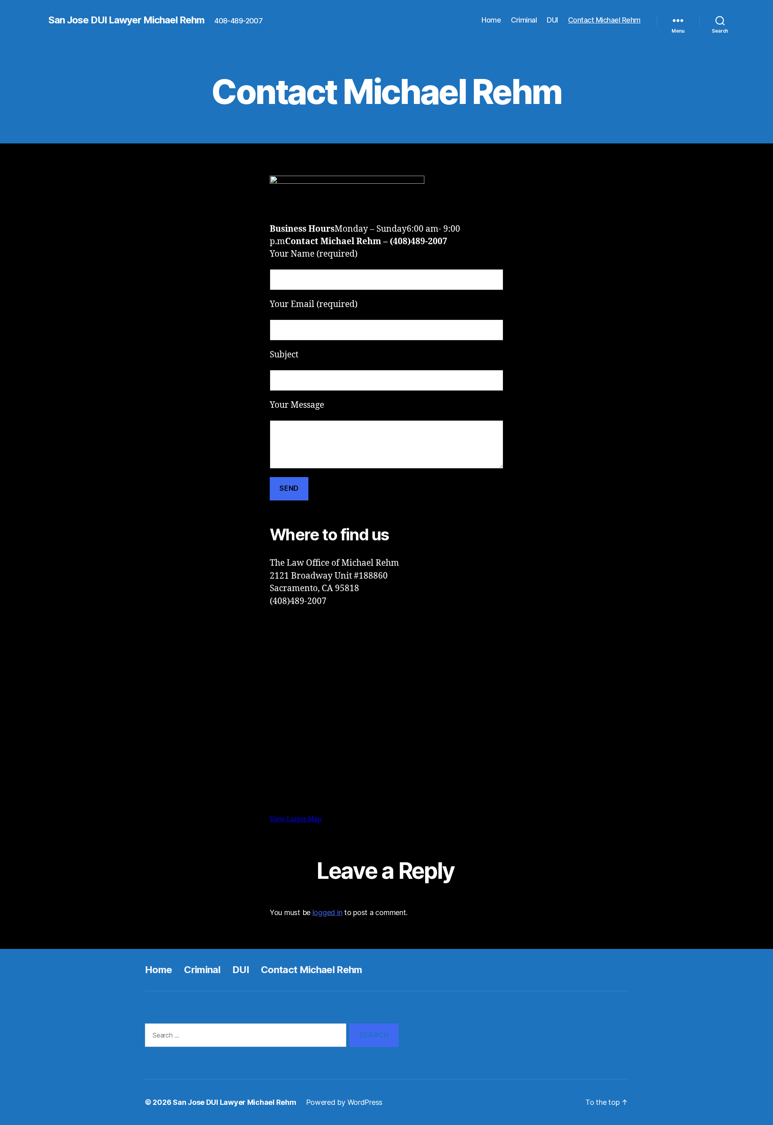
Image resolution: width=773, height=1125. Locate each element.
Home (491, 20)
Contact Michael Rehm (604, 20)
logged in (327, 912)
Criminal (524, 20)
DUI (552, 20)
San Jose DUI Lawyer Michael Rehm (126, 20)
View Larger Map (296, 819)
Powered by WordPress (344, 1102)
